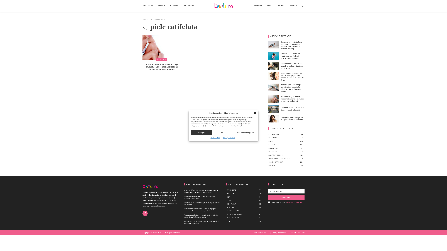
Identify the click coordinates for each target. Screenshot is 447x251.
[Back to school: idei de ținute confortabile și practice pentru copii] (273, 56)
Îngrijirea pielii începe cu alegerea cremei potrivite (292, 118)
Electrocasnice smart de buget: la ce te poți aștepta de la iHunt (292, 66)
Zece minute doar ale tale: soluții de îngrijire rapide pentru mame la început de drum (292, 76)
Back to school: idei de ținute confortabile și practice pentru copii (290, 56)
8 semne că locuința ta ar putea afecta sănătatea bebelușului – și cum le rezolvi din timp (291, 45)
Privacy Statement (229, 138)
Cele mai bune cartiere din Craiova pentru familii (292, 108)
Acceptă (201, 132)
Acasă (144, 19)
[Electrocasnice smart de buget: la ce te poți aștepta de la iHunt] (273, 66)
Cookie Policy (215, 138)
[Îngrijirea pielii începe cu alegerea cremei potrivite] (273, 119)
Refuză (224, 132)
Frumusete (161, 59)
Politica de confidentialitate (295, 202)
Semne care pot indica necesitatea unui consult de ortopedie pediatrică (292, 98)
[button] (255, 113)
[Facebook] (145, 213)
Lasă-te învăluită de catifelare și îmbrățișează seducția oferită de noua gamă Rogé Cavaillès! (162, 67)
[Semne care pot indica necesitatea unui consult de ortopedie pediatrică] (273, 99)
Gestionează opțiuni (245, 132)
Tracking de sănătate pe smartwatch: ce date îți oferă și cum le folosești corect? (291, 88)
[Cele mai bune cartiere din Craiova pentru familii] (273, 109)
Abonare (286, 197)
